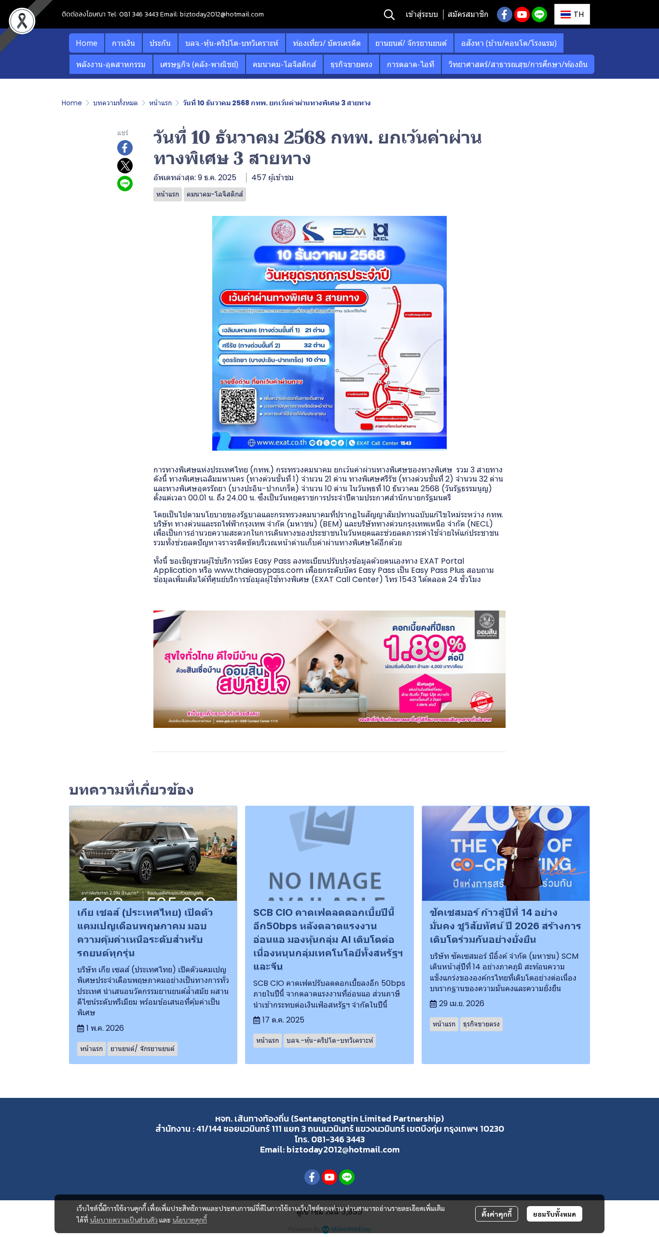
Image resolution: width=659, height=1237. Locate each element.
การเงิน (123, 43)
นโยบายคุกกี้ (189, 1219)
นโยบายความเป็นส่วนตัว (124, 1219)
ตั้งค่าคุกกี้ (496, 1213)
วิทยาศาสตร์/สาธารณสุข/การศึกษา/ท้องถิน (518, 64)
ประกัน (160, 43)
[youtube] (522, 14)
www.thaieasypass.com (258, 570)
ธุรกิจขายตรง (351, 64)
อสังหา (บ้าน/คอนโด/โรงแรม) (509, 43)
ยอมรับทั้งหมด (554, 1213)
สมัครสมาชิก (468, 14)
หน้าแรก (160, 103)
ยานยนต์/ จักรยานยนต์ (411, 43)
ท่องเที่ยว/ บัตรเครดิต (327, 43)
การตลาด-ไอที (410, 64)
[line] (539, 14)
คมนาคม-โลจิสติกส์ (284, 64)
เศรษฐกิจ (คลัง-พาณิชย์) (199, 64)
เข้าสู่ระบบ (422, 14)
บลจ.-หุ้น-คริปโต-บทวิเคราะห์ (231, 43)
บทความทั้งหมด (115, 103)
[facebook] (504, 14)
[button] (389, 14)
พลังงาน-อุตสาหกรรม (111, 64)
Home (86, 43)
